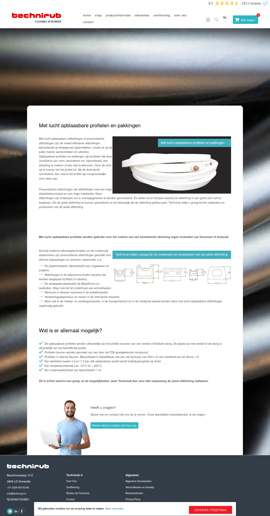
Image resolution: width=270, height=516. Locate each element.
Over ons (180, 15)
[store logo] (36, 19)
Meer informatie (114, 508)
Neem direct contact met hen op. (114, 425)
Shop (98, 15)
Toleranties (142, 15)
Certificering (161, 15)
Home (87, 15)
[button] (208, 19)
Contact (88, 22)
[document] (135, 509)
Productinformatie (118, 15)
